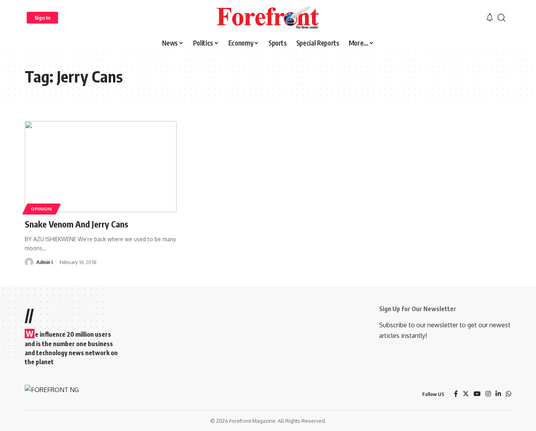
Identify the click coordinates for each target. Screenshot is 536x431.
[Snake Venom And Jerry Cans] (101, 166)
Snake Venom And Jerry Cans (76, 223)
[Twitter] (466, 394)
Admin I (44, 262)
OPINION (41, 209)
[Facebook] (456, 394)
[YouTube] (477, 394)
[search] (501, 17)
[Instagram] (488, 394)
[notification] (490, 17)
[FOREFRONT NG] (267, 17)
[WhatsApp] (508, 394)
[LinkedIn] (498, 394)
